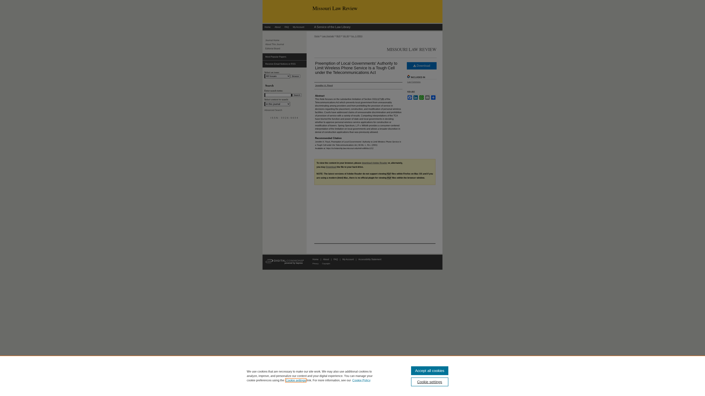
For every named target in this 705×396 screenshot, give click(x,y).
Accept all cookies (429, 371)
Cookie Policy (361, 380)
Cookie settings (296, 380)
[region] (352, 376)
